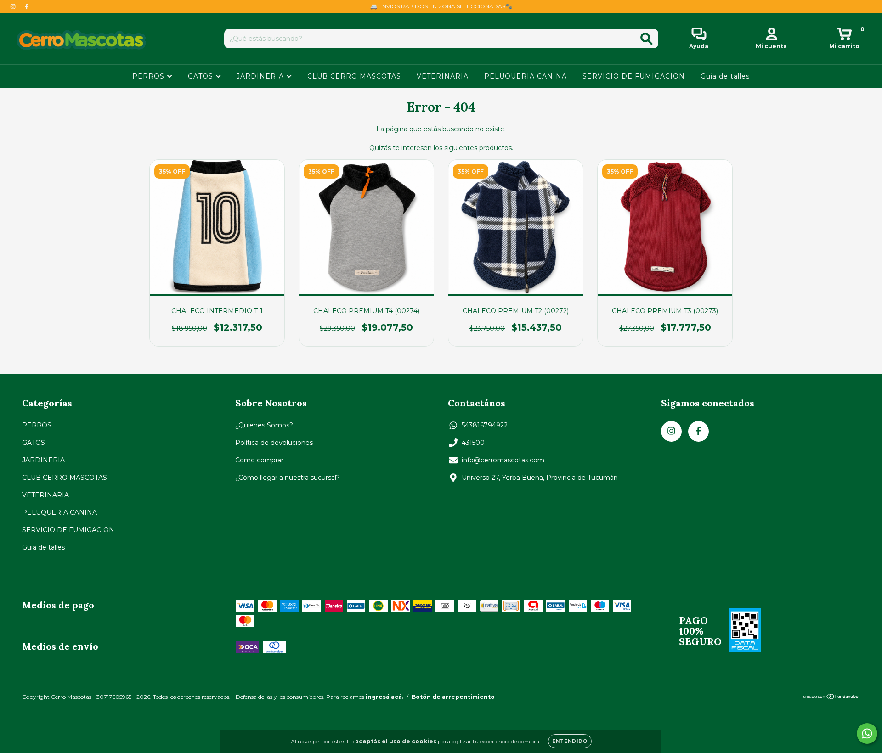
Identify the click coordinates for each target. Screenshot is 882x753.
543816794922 (485, 425)
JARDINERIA (261, 76)
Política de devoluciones (274, 442)
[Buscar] (646, 39)
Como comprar (259, 460)
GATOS (201, 76)
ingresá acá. (384, 696)
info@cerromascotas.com (503, 460)
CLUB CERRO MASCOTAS (354, 76)
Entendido (570, 741)
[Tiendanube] (831, 697)
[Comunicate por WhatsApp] (867, 733)
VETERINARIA (443, 76)
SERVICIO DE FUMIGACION (633, 76)
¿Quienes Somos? (264, 425)
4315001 (474, 442)
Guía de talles (725, 76)
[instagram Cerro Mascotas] (14, 6)
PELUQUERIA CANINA (525, 76)
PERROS (149, 76)
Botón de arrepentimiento (453, 696)
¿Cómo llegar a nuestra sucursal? (287, 477)
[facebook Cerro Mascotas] (27, 6)
